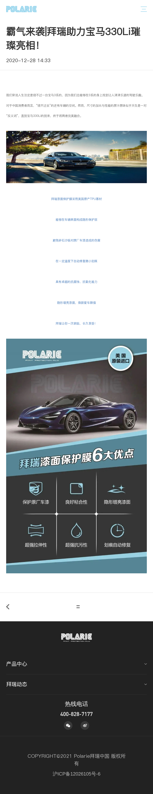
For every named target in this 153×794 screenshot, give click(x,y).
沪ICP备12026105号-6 (76, 774)
